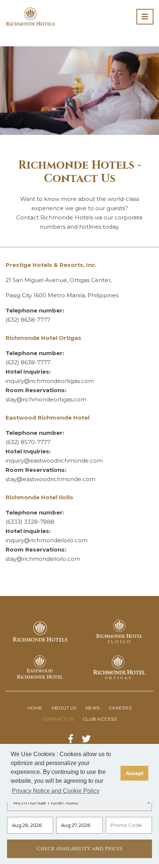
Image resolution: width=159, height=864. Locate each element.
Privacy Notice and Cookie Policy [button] (55, 791)
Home (35, 708)
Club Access (100, 719)
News (92, 708)
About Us (64, 708)
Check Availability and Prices (79, 848)
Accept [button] (134, 773)
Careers (120, 708)
